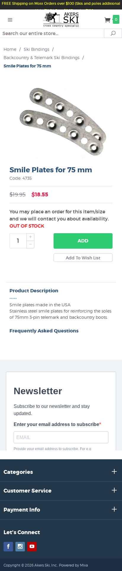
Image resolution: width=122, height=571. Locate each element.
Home (10, 49)
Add (83, 241)
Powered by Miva (73, 565)
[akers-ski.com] (61, 19)
